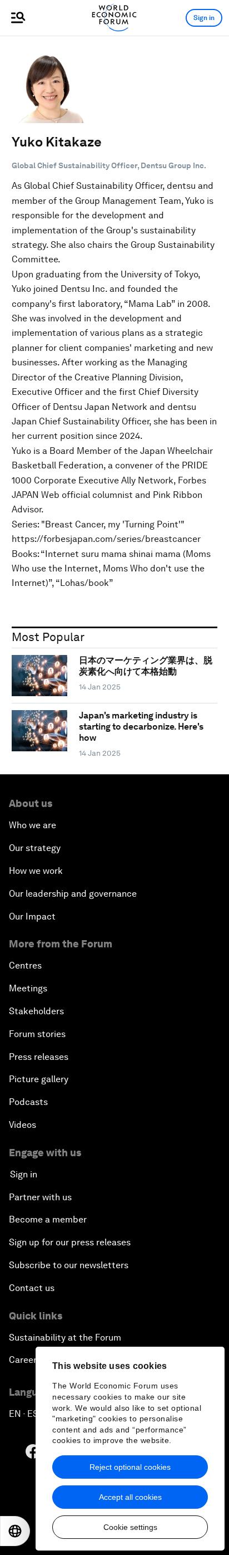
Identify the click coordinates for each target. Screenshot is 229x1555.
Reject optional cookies (130, 1467)
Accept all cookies (130, 1497)
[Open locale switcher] (15, 1531)
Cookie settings (130, 1527)
